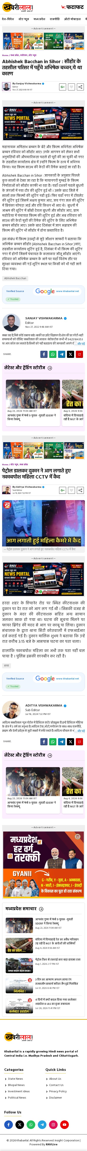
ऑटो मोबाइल (72, 19)
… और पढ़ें (80, 344)
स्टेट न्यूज (24, 19)
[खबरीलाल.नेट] (20, 7)
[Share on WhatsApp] (52, 354)
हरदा (6, 665)
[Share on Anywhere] (79, 354)
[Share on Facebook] (44, 354)
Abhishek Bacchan (15, 278)
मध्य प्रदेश (39, 19)
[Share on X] (70, 354)
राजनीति (55, 19)
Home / (6, 55)
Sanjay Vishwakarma (28, 84)
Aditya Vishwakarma (28, 487)
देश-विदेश (8, 19)
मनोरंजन (23, 55)
